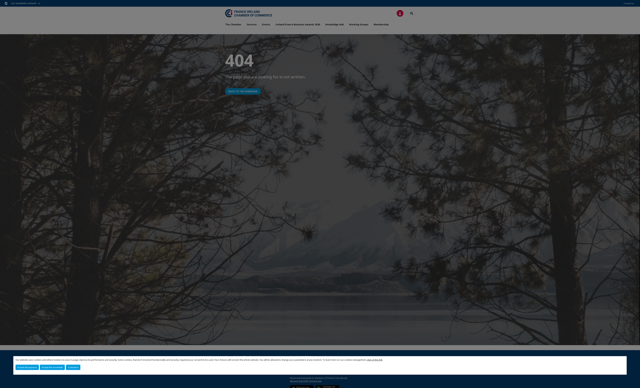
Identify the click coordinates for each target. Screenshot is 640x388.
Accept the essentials (52, 367)
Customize (73, 367)
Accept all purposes (27, 367)
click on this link (374, 359)
